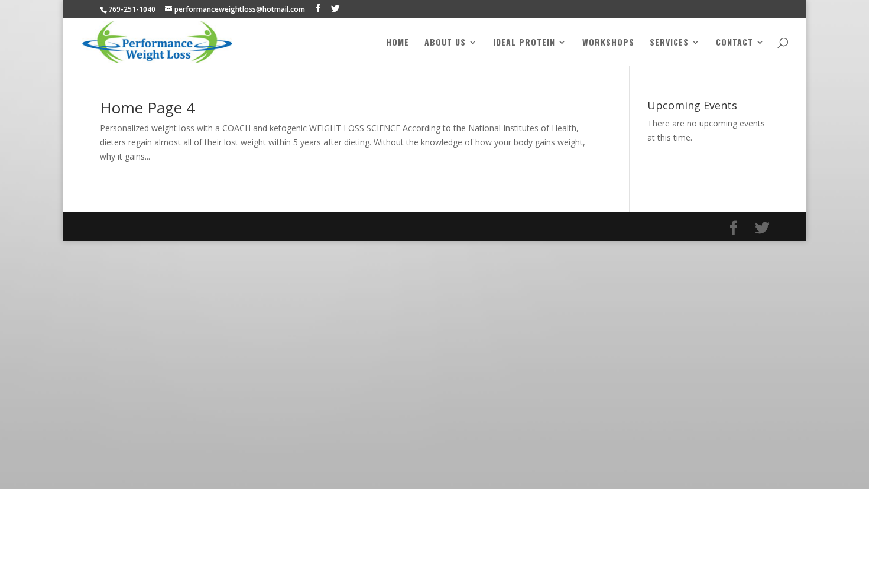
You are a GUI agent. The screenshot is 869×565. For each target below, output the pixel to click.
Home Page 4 (147, 107)
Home (397, 43)
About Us (445, 43)
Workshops (608, 43)
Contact (734, 43)
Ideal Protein (524, 43)
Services (669, 43)
